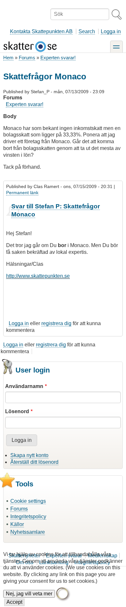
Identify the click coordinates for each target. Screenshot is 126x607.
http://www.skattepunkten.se (38, 276)
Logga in (111, 31)
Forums (27, 57)
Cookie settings (28, 501)
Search (87, 31)
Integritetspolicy (28, 516)
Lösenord (17, 411)
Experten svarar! (58, 57)
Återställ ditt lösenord (34, 462)
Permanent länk (22, 192)
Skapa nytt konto (29, 455)
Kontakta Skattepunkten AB (41, 31)
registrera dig (56, 323)
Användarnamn (24, 386)
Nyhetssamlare (27, 532)
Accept (14, 602)
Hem (8, 57)
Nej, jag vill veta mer (29, 593)
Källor (17, 524)
